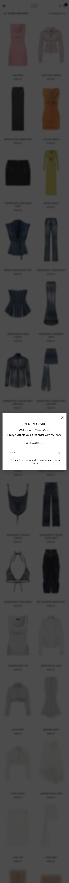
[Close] (62, 417)
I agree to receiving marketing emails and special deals (36, 462)
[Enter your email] (59, 453)
